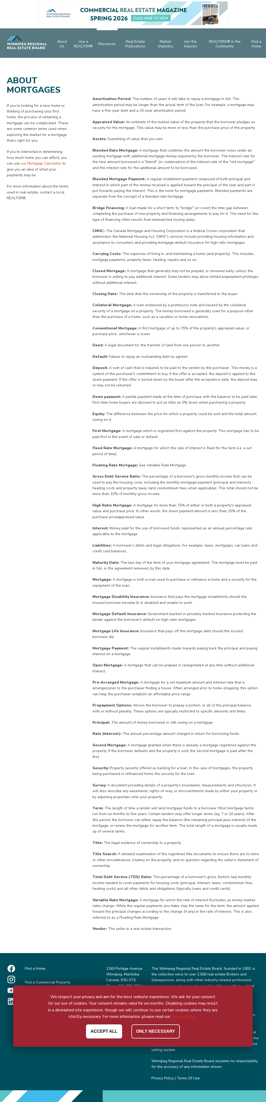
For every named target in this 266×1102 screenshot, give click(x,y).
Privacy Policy (162, 1078)
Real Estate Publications (135, 44)
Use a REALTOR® (83, 44)
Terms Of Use (188, 1078)
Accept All (104, 1031)
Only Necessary (155, 1031)
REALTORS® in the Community (225, 44)
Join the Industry (190, 44)
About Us (62, 44)
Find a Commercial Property (47, 982)
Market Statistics (165, 44)
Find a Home (256, 44)
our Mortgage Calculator (41, 163)
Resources (107, 43)
